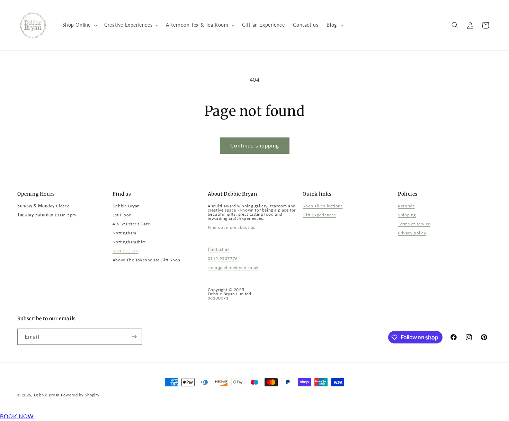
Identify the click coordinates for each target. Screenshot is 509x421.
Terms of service (414, 223)
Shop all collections (322, 205)
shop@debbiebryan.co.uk (233, 267)
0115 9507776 (223, 258)
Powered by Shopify (80, 395)
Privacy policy (412, 232)
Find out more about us (231, 227)
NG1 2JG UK (126, 250)
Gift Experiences (319, 214)
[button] (79, 25)
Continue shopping (254, 145)
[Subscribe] (134, 337)
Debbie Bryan (47, 395)
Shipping (407, 214)
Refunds (406, 205)
